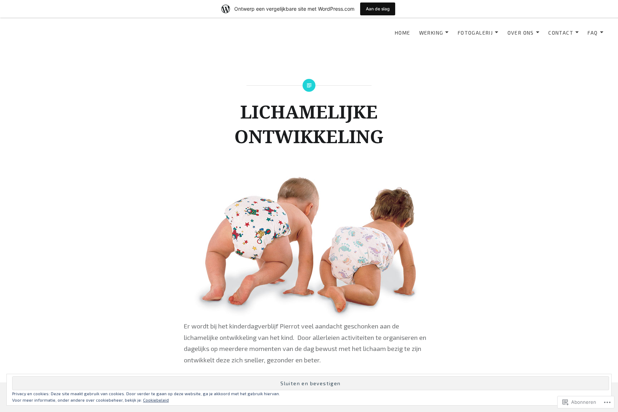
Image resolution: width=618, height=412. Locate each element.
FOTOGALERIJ (475, 33)
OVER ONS (520, 33)
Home (403, 33)
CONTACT (560, 33)
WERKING (431, 33)
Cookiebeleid (156, 399)
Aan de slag (377, 8)
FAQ (593, 33)
